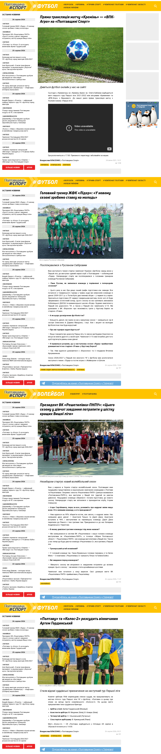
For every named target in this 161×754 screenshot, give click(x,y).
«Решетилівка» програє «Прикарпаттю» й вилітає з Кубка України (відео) (17, 368)
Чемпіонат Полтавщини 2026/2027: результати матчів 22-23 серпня (15, 138)
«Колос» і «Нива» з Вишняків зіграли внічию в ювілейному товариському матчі (18, 130)
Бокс (5, 356)
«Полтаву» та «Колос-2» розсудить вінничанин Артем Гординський (15, 46)
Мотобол (7, 126)
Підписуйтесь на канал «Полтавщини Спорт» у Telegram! (82, 383)
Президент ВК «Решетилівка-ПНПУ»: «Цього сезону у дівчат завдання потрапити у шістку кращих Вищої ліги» (17, 36)
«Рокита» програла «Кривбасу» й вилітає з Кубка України (17, 376)
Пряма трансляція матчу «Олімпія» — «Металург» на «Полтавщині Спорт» (16, 161)
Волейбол (7, 32)
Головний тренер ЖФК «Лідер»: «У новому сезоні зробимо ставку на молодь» (18, 27)
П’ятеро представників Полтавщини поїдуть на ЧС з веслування (15, 111)
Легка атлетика (9, 73)
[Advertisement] (142, 27)
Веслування (8, 108)
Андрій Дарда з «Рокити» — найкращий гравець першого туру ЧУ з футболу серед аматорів (18, 102)
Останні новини (11, 14)
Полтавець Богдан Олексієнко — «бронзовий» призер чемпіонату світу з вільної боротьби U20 (16, 346)
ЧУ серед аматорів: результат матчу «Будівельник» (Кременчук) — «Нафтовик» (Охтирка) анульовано (18, 88)
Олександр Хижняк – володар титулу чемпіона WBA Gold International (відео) (17, 360)
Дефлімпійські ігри (10, 116)
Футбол (47, 6)
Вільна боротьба (9, 341)
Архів (29, 167)
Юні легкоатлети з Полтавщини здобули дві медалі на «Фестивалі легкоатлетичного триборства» (17, 78)
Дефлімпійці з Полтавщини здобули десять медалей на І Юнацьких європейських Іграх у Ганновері (16, 121)
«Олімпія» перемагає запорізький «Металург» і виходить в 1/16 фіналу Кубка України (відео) (18, 152)
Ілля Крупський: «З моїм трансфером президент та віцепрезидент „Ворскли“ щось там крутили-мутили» (17, 67)
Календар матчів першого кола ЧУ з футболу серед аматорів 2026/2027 (17, 58)
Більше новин (13, 167)
